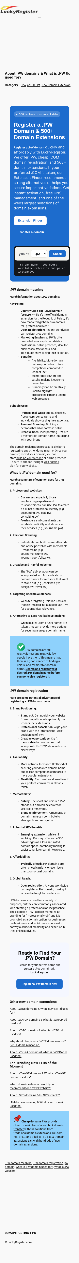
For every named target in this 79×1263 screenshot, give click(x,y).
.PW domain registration (48, 1163)
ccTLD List (33, 85)
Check (57, 253)
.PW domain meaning (18, 1163)
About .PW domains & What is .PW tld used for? (37, 75)
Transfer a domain (31, 232)
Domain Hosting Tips (20, 1233)
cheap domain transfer (28, 1125)
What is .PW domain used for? (34, 1166)
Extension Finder (30, 220)
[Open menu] (39, 17)
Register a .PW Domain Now (39, 984)
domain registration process (32, 446)
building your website (29, 458)
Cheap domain (30, 1121)
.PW (23, 85)
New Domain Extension (56, 85)
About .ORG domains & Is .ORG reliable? (35, 1095)
